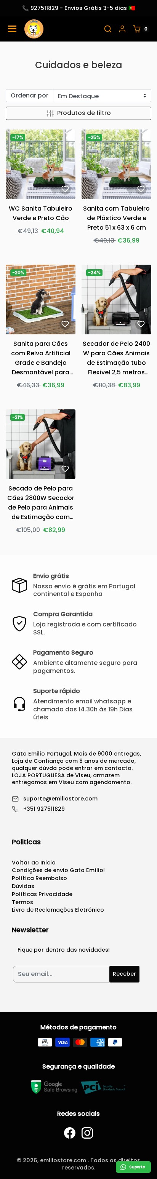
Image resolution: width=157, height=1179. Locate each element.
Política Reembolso (39, 878)
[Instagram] (87, 1133)
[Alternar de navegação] (12, 28)
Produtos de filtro (84, 113)
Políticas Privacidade (42, 894)
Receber (124, 974)
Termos (22, 902)
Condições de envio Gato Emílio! (58, 870)
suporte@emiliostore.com (60, 798)
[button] (108, 29)
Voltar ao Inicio (34, 862)
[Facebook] (69, 1133)
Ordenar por (29, 95)
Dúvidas (23, 886)
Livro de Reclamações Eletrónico (58, 910)
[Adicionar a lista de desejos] (65, 189)
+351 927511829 (44, 809)
